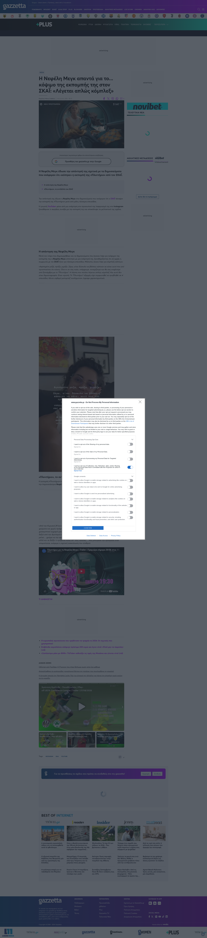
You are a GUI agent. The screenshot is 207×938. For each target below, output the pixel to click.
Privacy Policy (115, 535)
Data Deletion (91, 535)
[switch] (130, 444)
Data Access (103, 535)
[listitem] (103, 439)
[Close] (141, 402)
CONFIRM (88, 528)
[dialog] (103, 469)
